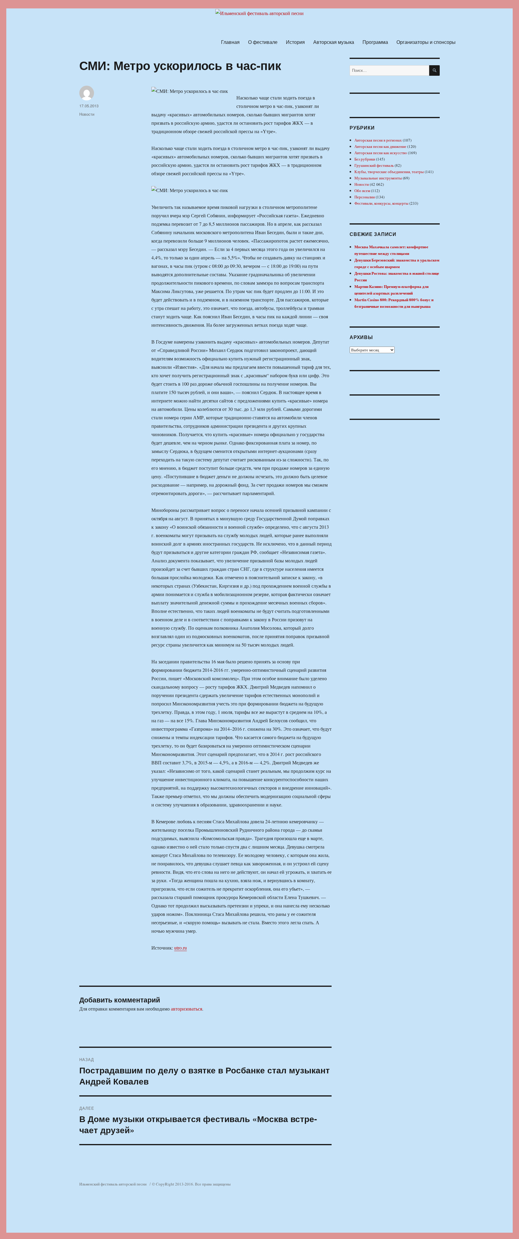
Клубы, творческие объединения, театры (389, 171)
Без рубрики (364, 159)
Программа (375, 41)
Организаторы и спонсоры (426, 41)
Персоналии (364, 197)
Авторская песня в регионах (378, 140)
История (295, 41)
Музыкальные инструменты (378, 178)
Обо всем (362, 190)
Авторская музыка (333, 41)
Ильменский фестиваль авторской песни (113, 1184)
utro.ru (180, 947)
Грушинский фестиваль (374, 165)
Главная (230, 41)
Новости (86, 114)
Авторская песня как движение (380, 146)
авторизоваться (186, 1008)
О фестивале (263, 41)
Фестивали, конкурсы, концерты (381, 203)
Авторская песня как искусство (380, 152)
